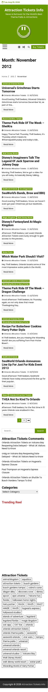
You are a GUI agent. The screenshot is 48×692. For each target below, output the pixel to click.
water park (35, 661)
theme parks (9, 641)
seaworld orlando (11, 637)
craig (4, 453)
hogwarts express (31, 608)
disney (39, 591)
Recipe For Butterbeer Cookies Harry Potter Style (21, 328)
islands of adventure (13, 616)
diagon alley (9, 591)
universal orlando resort (14, 649)
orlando (29, 624)
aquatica (26, 579)
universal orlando (11, 645)
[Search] (29, 47)
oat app (7, 624)
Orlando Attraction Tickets (15, 95)
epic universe (18, 595)
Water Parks (8, 252)
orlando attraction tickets (16, 628)
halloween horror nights (24, 600)
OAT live (18, 624)
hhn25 (31, 604)
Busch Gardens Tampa (12, 119)
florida (6, 600)
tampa (39, 637)
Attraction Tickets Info (24, 10)
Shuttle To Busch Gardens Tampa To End (22, 479)
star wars (28, 637)
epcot (6, 595)
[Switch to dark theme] (19, 47)
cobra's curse (35, 587)
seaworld (31, 633)
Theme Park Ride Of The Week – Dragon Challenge (23, 290)
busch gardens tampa (14, 587)
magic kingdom (29, 620)
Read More (8, 109)
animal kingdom (11, 579)
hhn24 (21, 604)
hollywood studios (12, 612)
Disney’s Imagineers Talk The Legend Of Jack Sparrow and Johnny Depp (21, 161)
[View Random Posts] (24, 47)
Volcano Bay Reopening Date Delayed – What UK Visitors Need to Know (23, 445)
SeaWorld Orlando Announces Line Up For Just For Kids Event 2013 (22, 364)
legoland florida (10, 620)
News (5, 395)
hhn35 (15, 608)
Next (29, 420)
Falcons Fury (35, 595)
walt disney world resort (14, 661)
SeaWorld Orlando (10, 189)
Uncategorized (26, 189)
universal (23, 641)
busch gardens (31, 583)
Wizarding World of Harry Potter (16, 284)
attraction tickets (11, 583)
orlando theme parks (13, 633)
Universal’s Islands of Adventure (16, 281)
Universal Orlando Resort (13, 84)
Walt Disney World (10, 153)
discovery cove (25, 591)
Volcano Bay (29, 653)
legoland (31, 616)
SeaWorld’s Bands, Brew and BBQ (23, 193)
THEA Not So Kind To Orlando (21, 399)
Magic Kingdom (9, 218)
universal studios (11, 653)
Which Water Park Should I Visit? (23, 256)
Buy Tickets (38, 47)
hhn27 (40, 604)
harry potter (9, 604)
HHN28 (6, 608)
